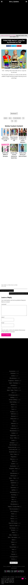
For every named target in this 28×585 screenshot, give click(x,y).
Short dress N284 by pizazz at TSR (5, 139)
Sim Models (12, 528)
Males (13, 532)
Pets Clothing (13, 511)
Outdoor (13, 433)
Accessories (12, 371)
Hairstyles (12, 442)
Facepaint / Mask (13, 468)
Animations (13, 385)
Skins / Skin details (12, 537)
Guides (13, 440)
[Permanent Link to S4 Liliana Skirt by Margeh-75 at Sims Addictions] (23, 135)
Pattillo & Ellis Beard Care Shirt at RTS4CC (23, 154)
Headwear (12, 373)
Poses (12, 516)
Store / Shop (13, 454)
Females (13, 530)
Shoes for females (13, 523)
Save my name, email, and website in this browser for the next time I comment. (13, 330)
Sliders (13, 539)
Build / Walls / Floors (12, 390)
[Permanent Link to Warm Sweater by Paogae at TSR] (14, 135)
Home (2, 35)
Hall (14, 421)
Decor (13, 485)
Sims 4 (10, 118)
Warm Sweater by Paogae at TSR (14, 139)
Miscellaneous (13, 378)
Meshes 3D (13, 475)
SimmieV (5, 118)
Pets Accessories (14, 509)
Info (25, 578)
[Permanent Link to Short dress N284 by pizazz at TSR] (5, 135)
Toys (13, 551)
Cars (13, 392)
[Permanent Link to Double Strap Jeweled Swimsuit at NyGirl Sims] (14, 151)
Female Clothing (13, 399)
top (23, 118)
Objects (12, 480)
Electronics (13, 487)
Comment (4, 304)
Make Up (12, 459)
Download (13, 113)
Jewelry (13, 375)
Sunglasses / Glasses (13, 380)
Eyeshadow (13, 466)
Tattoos (13, 542)
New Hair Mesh (13, 445)
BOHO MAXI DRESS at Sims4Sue (5, 154)
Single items (13, 435)
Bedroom (13, 416)
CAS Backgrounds (13, 395)
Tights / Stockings (13, 383)
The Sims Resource (17, 118)
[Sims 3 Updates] (14, 571)
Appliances (13, 482)
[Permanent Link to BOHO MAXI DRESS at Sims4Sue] (5, 151)
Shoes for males (13, 525)
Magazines (13, 456)
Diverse (13, 404)
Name (3, 317)
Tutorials (13, 554)
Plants (12, 513)
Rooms (12, 518)
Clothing (6, 35)
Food (13, 409)
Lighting (13, 490)
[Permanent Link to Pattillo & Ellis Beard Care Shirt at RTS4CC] (23, 151)
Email (3, 322)
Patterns (13, 497)
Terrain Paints (13, 547)
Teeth (13, 544)
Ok (22, 578)
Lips (13, 471)
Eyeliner (13, 463)
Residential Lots (13, 452)
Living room (13, 428)
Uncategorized (13, 556)
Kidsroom (13, 423)
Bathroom (13, 413)
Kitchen (13, 426)
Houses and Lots (12, 447)
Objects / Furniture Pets (13, 506)
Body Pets (13, 501)
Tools (13, 549)
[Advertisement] (14, 19)
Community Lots (13, 449)
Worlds (13, 559)
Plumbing (13, 494)
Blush (13, 461)
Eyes (12, 406)
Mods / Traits (12, 478)
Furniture (12, 411)
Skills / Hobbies (13, 535)
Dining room (13, 418)
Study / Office (13, 438)
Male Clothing (12, 35)
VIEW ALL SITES (13, 562)
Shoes (12, 521)
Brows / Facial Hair (12, 387)
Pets (13, 499)
